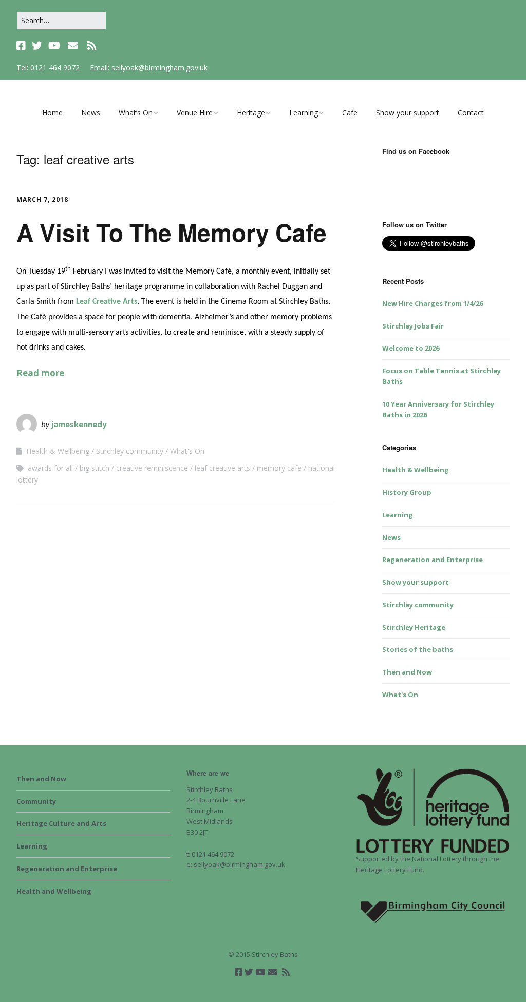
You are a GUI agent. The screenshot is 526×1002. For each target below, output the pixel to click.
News (90, 113)
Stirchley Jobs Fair (413, 326)
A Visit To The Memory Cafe (171, 232)
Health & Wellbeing (57, 451)
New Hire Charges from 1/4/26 (432, 303)
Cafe (350, 113)
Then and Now (407, 672)
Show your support (407, 113)
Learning (303, 113)
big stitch (94, 468)
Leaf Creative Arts (106, 302)
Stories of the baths (417, 649)
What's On (187, 451)
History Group (406, 492)
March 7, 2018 (42, 199)
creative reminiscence (152, 468)
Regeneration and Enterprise (432, 559)
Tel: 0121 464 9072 (48, 67)
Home (52, 113)
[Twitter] (37, 45)
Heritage (251, 113)
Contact (471, 113)
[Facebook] (22, 45)
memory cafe (279, 468)
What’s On (136, 113)
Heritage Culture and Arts (61, 823)
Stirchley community (129, 451)
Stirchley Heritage (413, 627)
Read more (40, 373)
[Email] (72, 45)
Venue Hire (195, 113)
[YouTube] (54, 45)
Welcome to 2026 (410, 348)
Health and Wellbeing (53, 891)
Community (36, 801)
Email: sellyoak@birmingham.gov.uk (149, 67)
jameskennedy (79, 424)
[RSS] (91, 45)
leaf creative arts (222, 468)
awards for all (50, 468)
